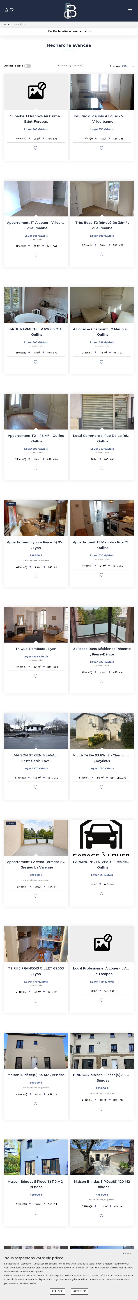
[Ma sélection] (11, 10)
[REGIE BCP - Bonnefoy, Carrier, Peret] (70, 11)
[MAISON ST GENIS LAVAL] (36, 731)
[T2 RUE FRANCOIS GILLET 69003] (36, 944)
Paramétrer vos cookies (23, 1284)
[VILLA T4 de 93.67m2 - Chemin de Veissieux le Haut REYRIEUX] (102, 731)
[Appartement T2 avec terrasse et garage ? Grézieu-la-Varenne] (36, 838)
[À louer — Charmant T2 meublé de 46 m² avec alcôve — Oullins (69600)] (102, 305)
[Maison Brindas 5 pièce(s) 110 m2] (36, 1157)
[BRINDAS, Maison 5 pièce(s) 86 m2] (102, 1051)
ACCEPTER (79, 1291)
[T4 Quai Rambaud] (36, 625)
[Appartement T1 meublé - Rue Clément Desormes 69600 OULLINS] (102, 518)
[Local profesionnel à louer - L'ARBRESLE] (102, 944)
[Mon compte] (6, 10)
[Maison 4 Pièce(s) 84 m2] (36, 1051)
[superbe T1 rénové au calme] (36, 92)
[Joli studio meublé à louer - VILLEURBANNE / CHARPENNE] (102, 92)
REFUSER (57, 1291)
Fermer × (128, 1254)
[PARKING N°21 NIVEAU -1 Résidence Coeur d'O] (102, 838)
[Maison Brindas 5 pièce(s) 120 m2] (102, 1157)
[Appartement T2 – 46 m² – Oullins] (36, 412)
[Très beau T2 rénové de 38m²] (102, 198)
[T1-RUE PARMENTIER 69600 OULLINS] (36, 305)
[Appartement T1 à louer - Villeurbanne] (36, 198)
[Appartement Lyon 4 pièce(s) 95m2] (36, 518)
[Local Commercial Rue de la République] (102, 412)
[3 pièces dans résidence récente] (102, 625)
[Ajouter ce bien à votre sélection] (36, 149)
